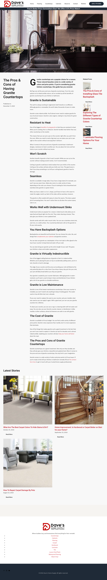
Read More (89, 102)
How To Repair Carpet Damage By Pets (19, 490)
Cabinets (58, 4)
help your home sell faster (66, 334)
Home (32, 4)
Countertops (48, 4)
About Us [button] (67, 4)
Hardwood (55, 545)
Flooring (54, 540)
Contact (75, 4)
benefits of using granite (48, 127)
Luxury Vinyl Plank (54, 552)
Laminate (55, 547)
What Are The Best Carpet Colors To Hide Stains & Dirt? (25, 427)
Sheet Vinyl (54, 557)
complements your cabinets (45, 236)
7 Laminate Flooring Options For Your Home (93, 140)
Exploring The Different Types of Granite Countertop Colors (92, 117)
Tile (55, 550)
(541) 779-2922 (96, 4)
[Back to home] (13, 3)
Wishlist (83, 4)
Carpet (55, 543)
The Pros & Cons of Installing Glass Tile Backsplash (92, 94)
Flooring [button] (39, 4)
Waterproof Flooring (55, 554)
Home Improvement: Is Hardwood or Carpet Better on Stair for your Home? (78, 428)
